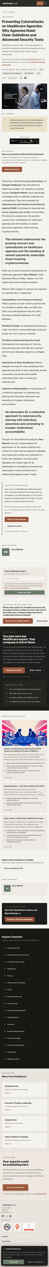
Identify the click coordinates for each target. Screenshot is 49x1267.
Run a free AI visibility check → (17, 621)
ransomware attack (34, 181)
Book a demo (35, 670)
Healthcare (7, 17)
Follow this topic (24, 592)
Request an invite (12, 169)
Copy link (14, 78)
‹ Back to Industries (8, 12)
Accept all (13, 1262)
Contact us (5, 1210)
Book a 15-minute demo (15, 1187)
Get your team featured (16, 519)
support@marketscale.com (19, 588)
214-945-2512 (40, 1194)
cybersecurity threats (19, 212)
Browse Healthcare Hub (13, 868)
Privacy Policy (7, 1257)
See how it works (14, 526)
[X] (6, 1216)
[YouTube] (10, 1216)
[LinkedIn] (3, 1216)
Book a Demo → (6, 1212)
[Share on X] (21, 78)
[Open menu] (46, 3)
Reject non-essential (35, 1262)
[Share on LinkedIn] (25, 78)
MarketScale (32, 59)
